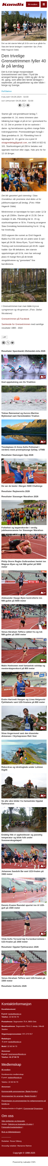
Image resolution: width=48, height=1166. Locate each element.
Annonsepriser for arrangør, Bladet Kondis (19, 1096)
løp (4, 337)
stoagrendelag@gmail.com (14, 142)
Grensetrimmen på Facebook (15, 319)
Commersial (28, 1108)
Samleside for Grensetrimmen (16, 324)
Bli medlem (32, 4)
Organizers (38, 1108)
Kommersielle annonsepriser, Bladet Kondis (19, 1091)
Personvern (6, 1137)
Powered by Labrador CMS (24, 1162)
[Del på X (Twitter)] (24, 105)
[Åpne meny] (44, 4)
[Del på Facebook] (20, 105)
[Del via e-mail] (28, 105)
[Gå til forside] (13, 4)
